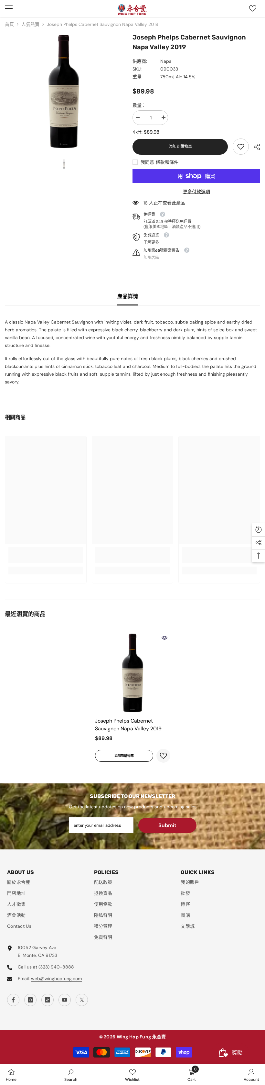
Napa (166, 61)
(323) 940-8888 (56, 967)
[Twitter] (82, 1000)
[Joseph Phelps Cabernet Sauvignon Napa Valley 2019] (133, 673)
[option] (64, 91)
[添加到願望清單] (163, 756)
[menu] (9, 8)
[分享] (254, 147)
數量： (139, 105)
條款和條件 (167, 162)
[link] (241, 146)
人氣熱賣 (30, 24)
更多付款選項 (196, 191)
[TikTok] (47, 1000)
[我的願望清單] (252, 8)
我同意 (147, 162)
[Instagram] (30, 1000)
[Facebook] (13, 1000)
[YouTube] (64, 1000)
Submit (167, 825)
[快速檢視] (164, 638)
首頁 (9, 24)
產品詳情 (127, 296)
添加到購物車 (180, 146)
